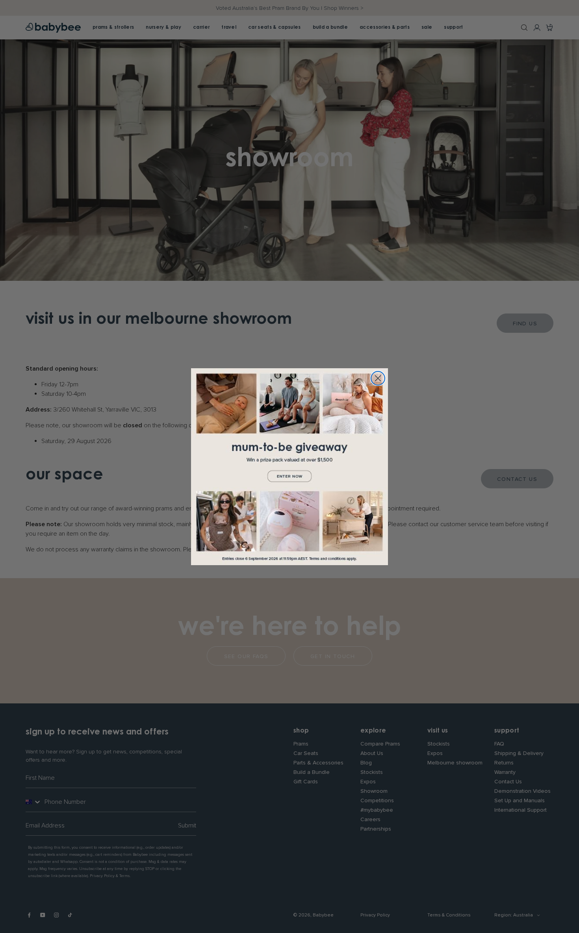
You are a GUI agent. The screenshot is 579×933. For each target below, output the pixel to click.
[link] (289, 466)
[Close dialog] (378, 378)
